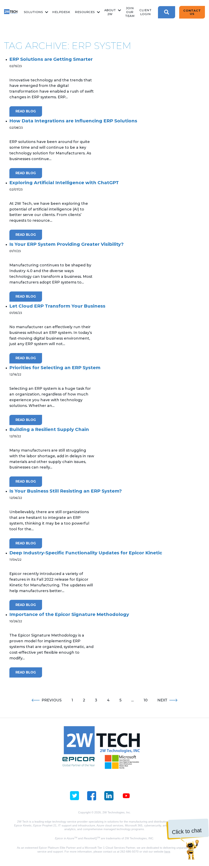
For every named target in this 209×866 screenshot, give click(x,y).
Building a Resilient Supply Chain (49, 429)
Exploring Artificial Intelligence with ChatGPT (64, 182)
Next (162, 700)
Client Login (145, 12)
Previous (52, 700)
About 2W (110, 12)
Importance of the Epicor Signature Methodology (69, 614)
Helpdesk (61, 12)
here (167, 851)
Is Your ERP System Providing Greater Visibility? (66, 244)
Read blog (26, 111)
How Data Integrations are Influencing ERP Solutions (73, 121)
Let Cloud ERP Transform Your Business (57, 306)
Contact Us (192, 12)
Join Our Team (130, 12)
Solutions (33, 12)
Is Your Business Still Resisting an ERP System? (65, 491)
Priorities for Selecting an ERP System (54, 367)
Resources (85, 12)
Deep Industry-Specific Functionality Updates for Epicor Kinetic (85, 553)
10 (145, 700)
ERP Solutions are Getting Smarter (51, 59)
